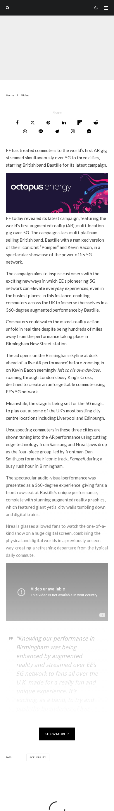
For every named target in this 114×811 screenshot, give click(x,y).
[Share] (17, 122)
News (51, 68)
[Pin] (48, 122)
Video (36, 68)
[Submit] (96, 122)
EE (63, 68)
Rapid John (15, 68)
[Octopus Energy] (57, 211)
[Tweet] (32, 122)
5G (73, 68)
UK (84, 68)
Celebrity (38, 757)
